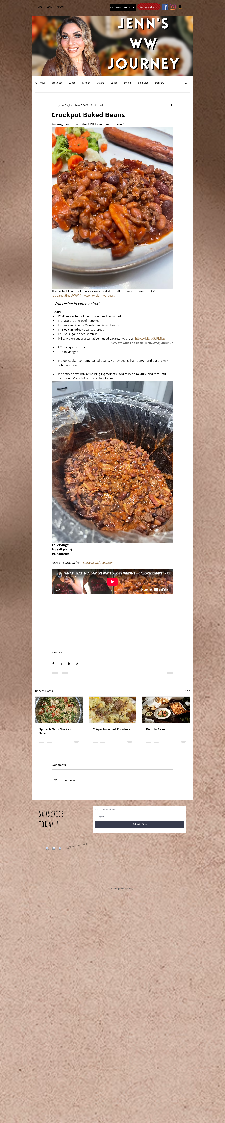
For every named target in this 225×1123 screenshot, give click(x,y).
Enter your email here (105, 809)
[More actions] (171, 105)
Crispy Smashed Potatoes (111, 729)
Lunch (72, 82)
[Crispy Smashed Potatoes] (112, 710)
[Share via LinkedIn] (69, 663)
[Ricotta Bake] (166, 710)
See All (186, 690)
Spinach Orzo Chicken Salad (55, 731)
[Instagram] (173, 7)
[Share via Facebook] (53, 663)
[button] (185, 82)
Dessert (159, 82)
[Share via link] (77, 663)
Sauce (114, 82)
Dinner (86, 82)
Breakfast (56, 82)
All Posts (40, 82)
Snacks (100, 82)
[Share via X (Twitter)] (61, 663)
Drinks (127, 82)
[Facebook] (165, 7)
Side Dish (143, 82)
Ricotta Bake (155, 729)
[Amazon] (180, 7)
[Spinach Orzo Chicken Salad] (59, 710)
